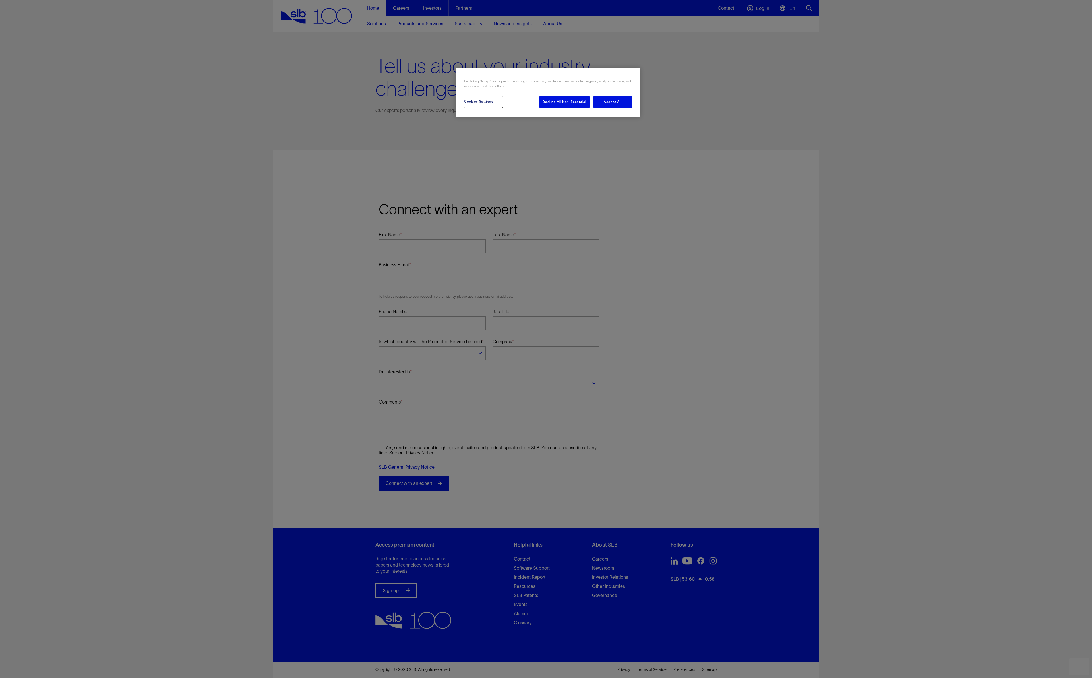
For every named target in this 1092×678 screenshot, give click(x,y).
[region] (548, 92)
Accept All (613, 102)
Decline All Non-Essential (564, 102)
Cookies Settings (478, 101)
